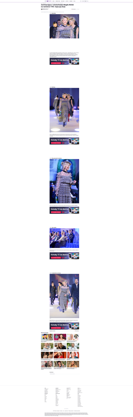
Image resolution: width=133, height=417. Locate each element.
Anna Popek (68, 392)
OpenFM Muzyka (68, 395)
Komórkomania (57, 399)
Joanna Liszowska (79, 390)
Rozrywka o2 (57, 405)
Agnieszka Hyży (46, 392)
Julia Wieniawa (46, 389)
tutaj (57, 415)
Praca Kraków (79, 396)
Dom (56, 394)
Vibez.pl (67, 396)
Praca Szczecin (79, 400)
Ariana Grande (46, 390)
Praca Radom (79, 399)
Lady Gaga (57, 392)
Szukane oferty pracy (80, 405)
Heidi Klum (68, 390)
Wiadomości (46, 394)
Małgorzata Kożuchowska (58, 389)
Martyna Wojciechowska (80, 392)
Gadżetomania (57, 400)
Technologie (46, 396)
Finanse (45, 397)
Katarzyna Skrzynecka (69, 389)
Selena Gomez (57, 390)
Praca (45, 400)
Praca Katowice (79, 402)
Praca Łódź (79, 397)
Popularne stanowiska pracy (80, 406)
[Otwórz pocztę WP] (80, 1)
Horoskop (56, 396)
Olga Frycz (79, 389)
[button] (83, 1)
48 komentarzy (74, 9)
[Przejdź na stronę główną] (45, 1)
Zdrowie (45, 399)
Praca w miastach (79, 403)
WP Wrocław (57, 402)
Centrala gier (57, 403)
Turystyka (56, 397)
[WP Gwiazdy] (50, 1)
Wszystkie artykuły (68, 394)
